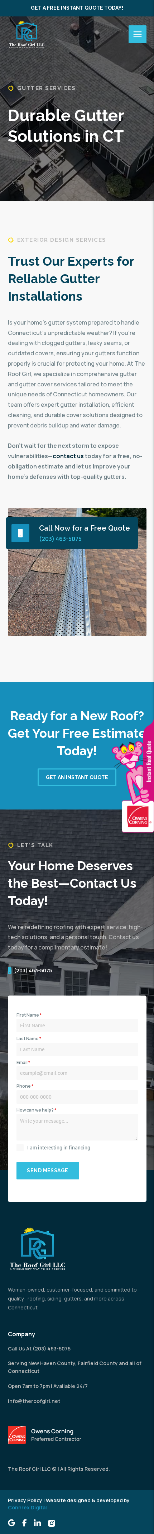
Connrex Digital (27, 1507)
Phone (24, 1086)
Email (23, 1062)
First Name (29, 1015)
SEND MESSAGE (47, 1170)
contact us (68, 456)
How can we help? (36, 1110)
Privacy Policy (25, 1500)
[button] (137, 34)
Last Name (28, 1039)
